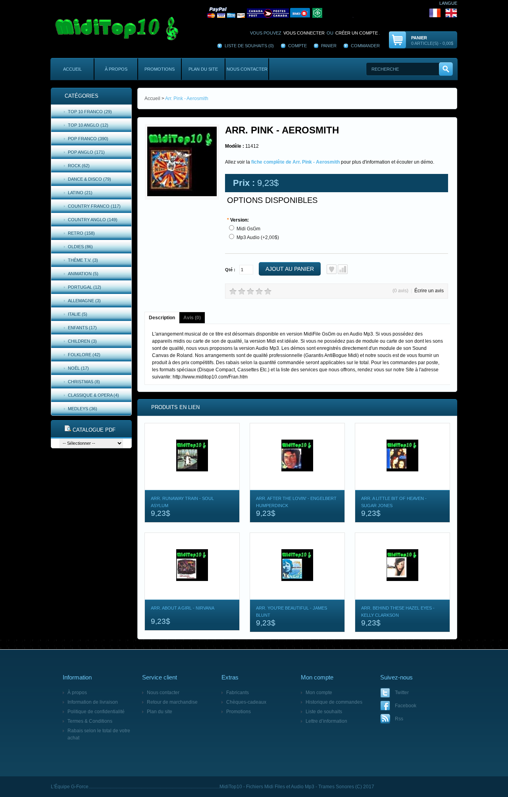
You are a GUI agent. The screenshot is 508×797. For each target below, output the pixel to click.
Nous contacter (247, 69)
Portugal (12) (84, 287)
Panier (329, 45)
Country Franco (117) (94, 206)
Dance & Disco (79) (89, 179)
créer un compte (356, 33)
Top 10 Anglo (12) (88, 125)
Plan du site (203, 69)
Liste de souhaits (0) (249, 45)
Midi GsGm (248, 229)
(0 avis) (400, 290)
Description (162, 317)
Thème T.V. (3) (83, 260)
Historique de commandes (334, 702)
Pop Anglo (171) (86, 152)
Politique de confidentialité (96, 711)
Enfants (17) (82, 327)
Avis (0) (192, 317)
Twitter (402, 692)
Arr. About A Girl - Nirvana (182, 608)
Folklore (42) (84, 354)
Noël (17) (78, 368)
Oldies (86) (80, 246)
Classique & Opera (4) (93, 395)
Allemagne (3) (84, 300)
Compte (297, 45)
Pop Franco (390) (88, 138)
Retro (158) (81, 233)
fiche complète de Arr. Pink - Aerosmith (295, 162)
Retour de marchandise (172, 702)
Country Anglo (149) (92, 219)
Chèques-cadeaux (246, 702)
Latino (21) (80, 192)
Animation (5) (83, 273)
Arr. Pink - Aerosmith (186, 98)
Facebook (405, 705)
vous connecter (304, 33)
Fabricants (237, 692)
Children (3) (82, 341)
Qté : (230, 269)
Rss (399, 719)
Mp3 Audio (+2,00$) (258, 237)
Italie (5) (77, 314)
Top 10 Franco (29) (90, 111)
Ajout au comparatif (343, 269)
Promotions (159, 69)
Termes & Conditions (89, 721)
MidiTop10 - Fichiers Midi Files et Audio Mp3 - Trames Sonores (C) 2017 (296, 786)
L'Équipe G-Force (70, 786)
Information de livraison (92, 702)
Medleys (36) (82, 408)
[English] (451, 13)
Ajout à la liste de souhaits (332, 269)
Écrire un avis (429, 290)
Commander (365, 45)
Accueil (72, 69)
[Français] (324, 13)
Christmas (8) (84, 381)
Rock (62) (79, 165)
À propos (116, 69)
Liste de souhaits (324, 711)
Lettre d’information (326, 721)
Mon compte (319, 692)
